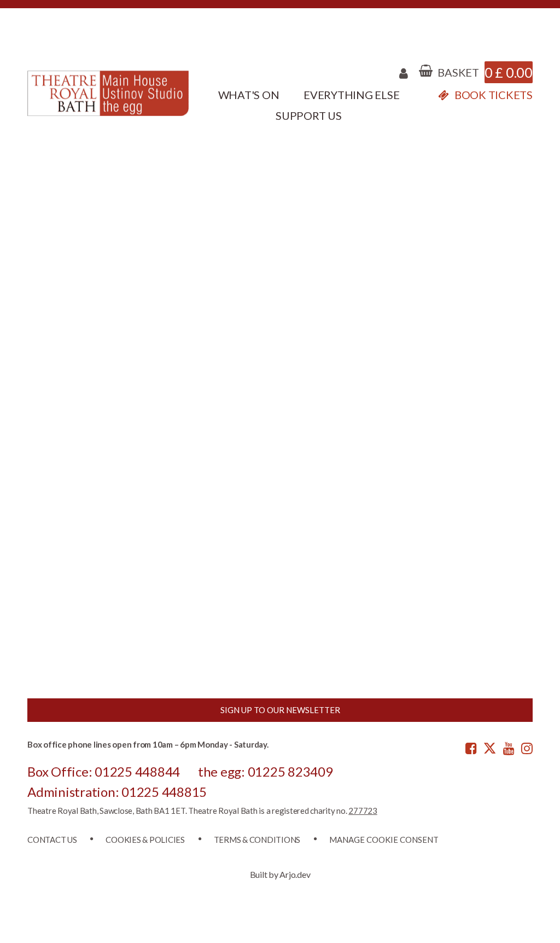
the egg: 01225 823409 (265, 771)
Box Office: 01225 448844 (103, 771)
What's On (248, 94)
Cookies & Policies (145, 839)
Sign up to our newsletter (280, 710)
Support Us (309, 115)
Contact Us (52, 839)
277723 (362, 810)
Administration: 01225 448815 (117, 792)
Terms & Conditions (257, 839)
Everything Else (351, 94)
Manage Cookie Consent (384, 839)
